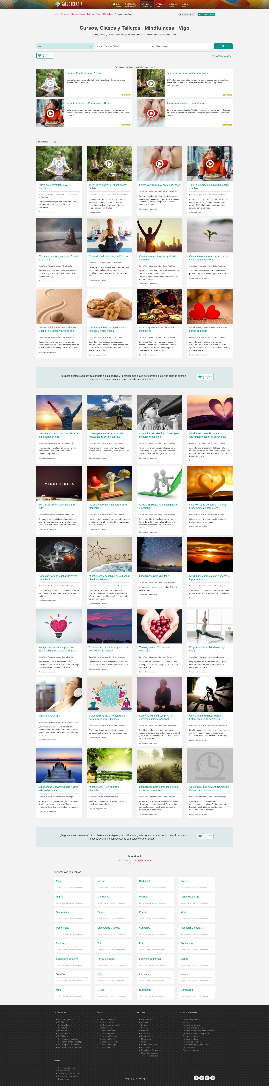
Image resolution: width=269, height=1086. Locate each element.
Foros (183, 5)
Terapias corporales (191, 1025)
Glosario (173, 5)
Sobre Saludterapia (66, 1068)
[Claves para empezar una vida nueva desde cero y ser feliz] (109, 412)
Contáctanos (63, 1079)
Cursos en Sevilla (107, 1039)
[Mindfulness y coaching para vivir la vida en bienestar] (59, 766)
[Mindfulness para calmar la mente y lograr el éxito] (210, 554)
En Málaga (63, 1036)
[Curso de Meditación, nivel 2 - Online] (59, 163)
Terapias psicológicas (192, 1042)
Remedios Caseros (149, 1053)
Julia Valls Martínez (68, 337)
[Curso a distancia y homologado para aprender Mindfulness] (109, 694)
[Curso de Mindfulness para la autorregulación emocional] (159, 694)
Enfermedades (147, 1036)
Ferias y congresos (108, 1028)
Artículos (160, 5)
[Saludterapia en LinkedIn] (207, 1078)
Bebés (144, 1025)
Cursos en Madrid (107, 1030)
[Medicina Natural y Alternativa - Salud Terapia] (69, 4)
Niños (143, 1042)
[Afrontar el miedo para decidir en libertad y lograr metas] (109, 306)
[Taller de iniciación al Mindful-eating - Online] (210, 163)
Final (149, 860)
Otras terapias (189, 1047)
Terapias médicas (190, 1039)
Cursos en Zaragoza (109, 1042)
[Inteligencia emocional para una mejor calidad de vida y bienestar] (59, 626)
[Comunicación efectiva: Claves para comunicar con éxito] (159, 412)
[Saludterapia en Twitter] (201, 1078)
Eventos (147, 5)
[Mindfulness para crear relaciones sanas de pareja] (210, 306)
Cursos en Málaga (108, 1044)
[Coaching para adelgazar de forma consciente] (59, 554)
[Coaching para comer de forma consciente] (159, 306)
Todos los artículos (149, 1056)
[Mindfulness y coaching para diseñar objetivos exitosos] (109, 554)
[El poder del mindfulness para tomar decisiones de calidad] (109, 626)
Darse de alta (64, 1070)
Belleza (144, 1028)
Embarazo (145, 1033)
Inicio (56, 14)
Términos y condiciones (68, 1073)
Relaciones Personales (151, 1050)
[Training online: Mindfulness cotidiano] (159, 626)
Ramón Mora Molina (170, 725)
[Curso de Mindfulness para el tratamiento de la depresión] (210, 694)
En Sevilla (62, 1030)
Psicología (145, 1047)
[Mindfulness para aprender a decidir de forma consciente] (159, 766)
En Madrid (62, 1022)
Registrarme (187, 14)
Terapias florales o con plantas (196, 1033)
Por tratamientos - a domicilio (71, 1047)
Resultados (43, 142)
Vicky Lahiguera (218, 657)
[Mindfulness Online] (59, 694)
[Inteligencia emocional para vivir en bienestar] (109, 483)
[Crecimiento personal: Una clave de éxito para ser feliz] (59, 412)
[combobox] (65, 46)
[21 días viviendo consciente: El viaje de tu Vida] (59, 235)
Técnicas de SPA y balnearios (196, 1044)
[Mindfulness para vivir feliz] (159, 554)
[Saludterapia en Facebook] (196, 1078)
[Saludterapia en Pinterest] (212, 1078)
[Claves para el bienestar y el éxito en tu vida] (159, 235)
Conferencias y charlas (110, 1025)
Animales (145, 1022)
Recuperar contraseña (68, 1076)
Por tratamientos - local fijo (70, 1042)
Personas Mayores (149, 1044)
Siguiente (141, 860)
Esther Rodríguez (169, 266)
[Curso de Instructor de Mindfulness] (109, 235)
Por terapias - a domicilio (69, 1044)
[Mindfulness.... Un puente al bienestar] (109, 766)
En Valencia (63, 1028)
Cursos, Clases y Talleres (82, 14)
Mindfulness (108, 14)
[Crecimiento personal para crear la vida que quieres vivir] (210, 235)
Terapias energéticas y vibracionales (199, 1030)
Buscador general (66, 1019)
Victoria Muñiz (67, 266)
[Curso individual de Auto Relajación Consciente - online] (210, 766)
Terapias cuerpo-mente (193, 1028)
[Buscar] (223, 46)
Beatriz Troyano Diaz (120, 725)
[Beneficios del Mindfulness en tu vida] (59, 483)
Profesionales (131, 5)
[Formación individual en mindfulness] (159, 163)
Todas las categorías (192, 1050)
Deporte (144, 1030)
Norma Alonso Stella (111, 797)
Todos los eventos (108, 1019)
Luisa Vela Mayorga (219, 797)
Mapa (55, 142)
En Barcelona (64, 1025)
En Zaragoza (64, 1033)
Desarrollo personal (191, 1019)
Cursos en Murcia (107, 1047)
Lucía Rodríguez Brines (70, 722)
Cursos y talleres (107, 1022)
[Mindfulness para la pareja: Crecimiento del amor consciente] (210, 412)
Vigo (98, 14)
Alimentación (147, 1019)
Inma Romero (167, 657)
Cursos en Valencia (108, 1036)
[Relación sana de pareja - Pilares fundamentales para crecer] (210, 483)
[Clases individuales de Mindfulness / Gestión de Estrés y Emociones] (59, 306)
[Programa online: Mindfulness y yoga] (210, 626)
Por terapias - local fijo (68, 1039)
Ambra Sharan (117, 263)
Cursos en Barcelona (109, 1033)
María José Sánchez (120, 195)
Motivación (146, 1039)
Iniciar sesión (207, 14)
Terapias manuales (191, 1036)
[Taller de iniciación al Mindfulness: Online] (109, 163)
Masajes (186, 1022)
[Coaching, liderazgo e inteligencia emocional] (159, 483)
